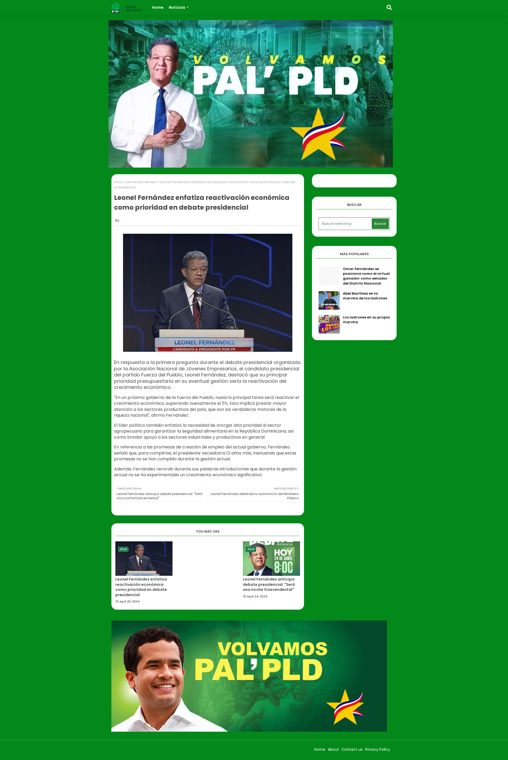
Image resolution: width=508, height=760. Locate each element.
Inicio (118, 182)
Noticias (177, 7)
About (333, 749)
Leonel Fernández (141, 182)
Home (158, 7)
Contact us (352, 749)
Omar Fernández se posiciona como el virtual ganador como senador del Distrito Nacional (366, 276)
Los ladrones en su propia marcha (366, 320)
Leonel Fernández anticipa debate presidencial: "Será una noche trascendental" (269, 584)
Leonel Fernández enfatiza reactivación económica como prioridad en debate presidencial (141, 587)
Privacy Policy (377, 749)
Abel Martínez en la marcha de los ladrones (365, 296)
